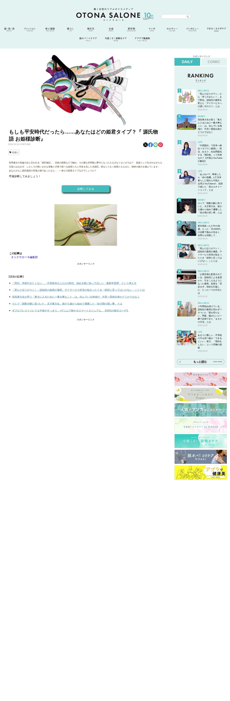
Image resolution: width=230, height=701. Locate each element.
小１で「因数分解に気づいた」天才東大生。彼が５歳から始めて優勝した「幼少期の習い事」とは (67, 303)
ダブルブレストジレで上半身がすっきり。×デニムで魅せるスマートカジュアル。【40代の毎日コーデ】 (70, 310)
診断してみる (85, 188)
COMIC (214, 62)
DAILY (187, 62)
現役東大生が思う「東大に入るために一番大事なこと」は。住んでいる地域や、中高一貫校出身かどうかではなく (76, 296)
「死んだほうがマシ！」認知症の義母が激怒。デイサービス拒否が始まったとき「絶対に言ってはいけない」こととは (78, 290)
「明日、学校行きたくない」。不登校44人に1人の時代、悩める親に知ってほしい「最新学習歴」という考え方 (74, 283)
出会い (15, 152)
